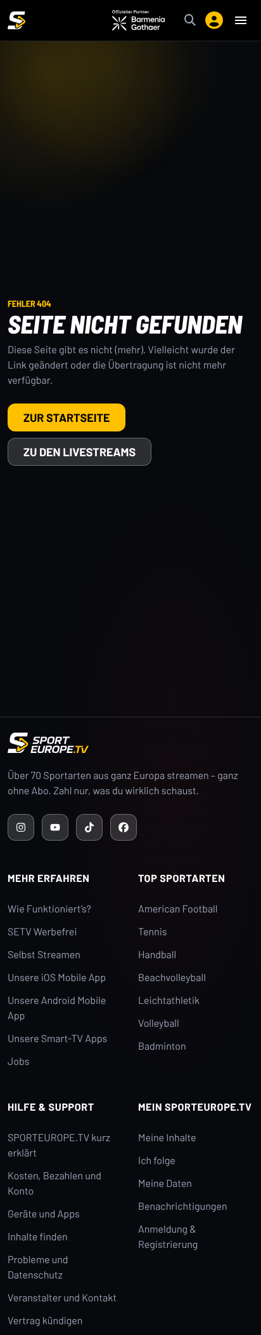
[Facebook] (123, 827)
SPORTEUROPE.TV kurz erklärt (59, 1145)
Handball (157, 955)
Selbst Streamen (44, 955)
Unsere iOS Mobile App (57, 978)
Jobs (18, 1061)
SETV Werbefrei (42, 932)
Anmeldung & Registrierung (168, 1236)
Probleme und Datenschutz (38, 1267)
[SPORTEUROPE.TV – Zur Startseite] (16, 20)
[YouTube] (55, 827)
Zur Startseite (66, 417)
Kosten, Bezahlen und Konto (54, 1183)
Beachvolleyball (172, 978)
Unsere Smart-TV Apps (57, 1039)
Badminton (162, 1046)
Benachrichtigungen (182, 1206)
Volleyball (158, 1023)
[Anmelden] (214, 20)
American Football (177, 909)
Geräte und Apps (44, 1214)
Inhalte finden (38, 1237)
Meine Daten (165, 1183)
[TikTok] (89, 827)
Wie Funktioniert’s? (49, 909)
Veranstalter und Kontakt (62, 1298)
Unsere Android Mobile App (57, 1008)
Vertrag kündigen (45, 1321)
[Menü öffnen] (240, 20)
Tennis (152, 932)
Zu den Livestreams (79, 452)
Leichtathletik (169, 1000)
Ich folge (156, 1161)
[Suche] (190, 20)
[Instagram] (21, 827)
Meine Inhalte (167, 1138)
